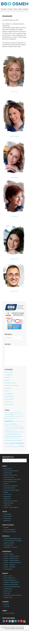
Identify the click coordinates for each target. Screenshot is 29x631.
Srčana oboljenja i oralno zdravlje (12, 479)
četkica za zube (14, 446)
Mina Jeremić (14, 91)
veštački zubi (7, 438)
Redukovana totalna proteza (11, 584)
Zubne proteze (9, 401)
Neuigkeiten (9, 374)
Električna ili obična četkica (10, 475)
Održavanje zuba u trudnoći (11, 501)
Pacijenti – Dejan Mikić (9, 567)
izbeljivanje (21, 421)
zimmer (15, 440)
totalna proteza (16, 436)
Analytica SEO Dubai (9, 543)
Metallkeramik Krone (18, 426)
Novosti (8, 377)
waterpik (12, 438)
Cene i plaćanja (9, 372)
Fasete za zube (7, 494)
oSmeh (7, 380)
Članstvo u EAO (8, 591)
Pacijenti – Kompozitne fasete (11, 556)
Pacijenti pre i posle (11, 383)
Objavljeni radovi (8, 597)
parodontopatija (16, 431)
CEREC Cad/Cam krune (9, 578)
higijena (9, 418)
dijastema (7, 416)
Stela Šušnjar (14, 216)
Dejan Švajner (14, 291)
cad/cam (19, 414)
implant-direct (14, 418)
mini (5, 428)
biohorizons (10, 412)
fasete (10, 416)
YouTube (6, 621)
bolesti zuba (19, 412)
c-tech (15, 414)
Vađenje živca (7, 498)
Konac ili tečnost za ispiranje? (11, 470)
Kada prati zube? (8, 468)
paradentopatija (9, 431)
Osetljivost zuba (8, 473)
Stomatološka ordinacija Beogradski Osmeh (14, 4)
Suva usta (6, 483)
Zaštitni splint (7, 505)
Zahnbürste (16, 438)
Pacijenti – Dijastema (9, 564)
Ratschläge (8, 388)
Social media (7, 593)
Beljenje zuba (7, 496)
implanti (9, 421)
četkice (21, 446)
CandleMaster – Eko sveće (10, 547)
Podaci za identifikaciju (9, 529)
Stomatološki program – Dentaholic (13, 540)
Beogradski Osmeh (9, 628)
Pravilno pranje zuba (9, 477)
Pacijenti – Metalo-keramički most (12, 562)
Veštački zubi (7, 520)
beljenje (6, 412)
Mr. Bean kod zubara (9, 613)
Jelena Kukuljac (14, 177)
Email (12, 621)
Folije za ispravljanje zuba (10, 580)
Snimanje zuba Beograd (10, 531)
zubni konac (7, 446)
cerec (22, 414)
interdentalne (16, 421)
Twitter (9, 621)
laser (17, 424)
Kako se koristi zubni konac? (11, 486)
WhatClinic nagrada (8, 554)
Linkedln (15, 621)
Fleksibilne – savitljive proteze (11, 582)
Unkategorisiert (9, 396)
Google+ (21, 621)
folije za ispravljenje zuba (18, 416)
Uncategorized (9, 393)
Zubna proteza (7, 518)
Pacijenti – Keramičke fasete (11, 558)
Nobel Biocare (8, 430)
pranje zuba (11, 434)
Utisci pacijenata (8, 569)
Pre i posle (6, 606)
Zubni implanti (9, 404)
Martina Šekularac (14, 136)
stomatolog (8, 436)
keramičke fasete (8, 424)
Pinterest (18, 621)
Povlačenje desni (8, 588)
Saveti (7, 391)
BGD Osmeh (12, 627)
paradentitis (13, 430)
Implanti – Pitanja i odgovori (11, 507)
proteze (18, 434)
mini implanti (19, 428)
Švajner (22, 628)
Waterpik (6, 492)
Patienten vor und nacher (12, 385)
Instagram (24, 621)
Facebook (4, 621)
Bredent (12, 414)
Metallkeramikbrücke (9, 426)
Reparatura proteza (9, 503)
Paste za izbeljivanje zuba (10, 481)
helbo (6, 418)
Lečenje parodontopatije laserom (12, 586)
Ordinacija (6, 604)
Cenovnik (6, 527)
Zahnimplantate (10, 399)
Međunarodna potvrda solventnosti (13, 595)
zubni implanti (17, 443)
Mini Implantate (11, 428)
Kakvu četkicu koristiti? (9, 488)
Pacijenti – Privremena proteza (11, 560)
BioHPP (15, 412)
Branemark (7, 414)
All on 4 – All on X (8, 576)
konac (14, 424)
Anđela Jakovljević (14, 259)
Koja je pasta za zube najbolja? (11, 490)
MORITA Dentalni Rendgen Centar (12, 538)
